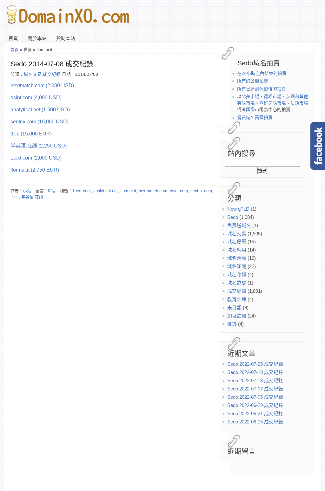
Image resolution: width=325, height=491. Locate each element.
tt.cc (14, 196)
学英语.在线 (32, 196)
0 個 (52, 190)
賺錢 (232, 324)
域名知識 (236, 266)
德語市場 (273, 96)
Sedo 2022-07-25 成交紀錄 (255, 364)
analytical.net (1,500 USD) (40, 109)
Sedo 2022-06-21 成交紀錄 (255, 413)
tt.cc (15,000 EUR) (31, 133)
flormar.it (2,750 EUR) (34, 170)
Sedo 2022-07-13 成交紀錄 (255, 380)
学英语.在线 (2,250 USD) (38, 145)
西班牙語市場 (272, 103)
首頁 (13, 38)
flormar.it (128, 190)
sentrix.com (201, 190)
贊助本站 (65, 38)
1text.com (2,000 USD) (36, 157)
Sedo (232, 217)
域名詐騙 (236, 282)
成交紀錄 (236, 291)
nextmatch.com (153, 190)
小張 (27, 190)
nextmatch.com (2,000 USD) (42, 85)
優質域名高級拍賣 (255, 117)
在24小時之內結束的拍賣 (262, 73)
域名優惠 (236, 241)
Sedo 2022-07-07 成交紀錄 (255, 388)
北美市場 (250, 96)
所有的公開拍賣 (252, 81)
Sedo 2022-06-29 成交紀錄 (255, 405)
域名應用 (236, 249)
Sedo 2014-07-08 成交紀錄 (51, 64)
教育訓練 (236, 299)
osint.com (179, 190)
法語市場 (299, 103)
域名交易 (236, 233)
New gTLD (238, 209)
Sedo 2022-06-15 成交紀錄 (255, 421)
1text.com (81, 190)
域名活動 (236, 258)
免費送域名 (239, 225)
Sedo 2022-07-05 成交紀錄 (255, 397)
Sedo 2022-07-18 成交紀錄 (255, 372)
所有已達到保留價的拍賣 (261, 89)
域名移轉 (236, 274)
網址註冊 (236, 315)
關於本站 (37, 38)
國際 (250, 109)
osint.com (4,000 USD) (36, 97)
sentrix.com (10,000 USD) (39, 121)
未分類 (234, 307)
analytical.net (105, 190)
